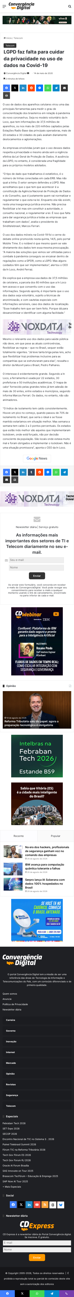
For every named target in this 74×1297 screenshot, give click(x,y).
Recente (19, 836)
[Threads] (52, 1205)
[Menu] (4, 7)
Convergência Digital (16, 73)
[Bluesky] (60, 1205)
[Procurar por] (69, 7)
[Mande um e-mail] (28, 73)
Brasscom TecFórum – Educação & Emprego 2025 (30, 1176)
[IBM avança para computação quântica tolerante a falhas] (13, 869)
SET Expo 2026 (11, 1128)
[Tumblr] (31, 472)
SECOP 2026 (10, 1133)
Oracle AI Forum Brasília (16, 1165)
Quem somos (10, 993)
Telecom (18, 38)
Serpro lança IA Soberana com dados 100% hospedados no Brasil (45, 883)
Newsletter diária (12, 1009)
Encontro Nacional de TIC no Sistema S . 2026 (28, 1139)
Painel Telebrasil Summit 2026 (19, 1144)
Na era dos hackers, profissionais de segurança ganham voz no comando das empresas (47, 851)
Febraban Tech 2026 (14, 1123)
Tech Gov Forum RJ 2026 (17, 1160)
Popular (55, 836)
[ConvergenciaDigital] (21, 6)
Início (9, 38)
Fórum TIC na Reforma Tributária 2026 (24, 1149)
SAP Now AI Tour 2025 (15, 1181)
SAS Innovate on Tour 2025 (18, 1170)
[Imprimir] (6, 95)
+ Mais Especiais (12, 1186)
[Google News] (37, 458)
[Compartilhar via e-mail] (64, 88)
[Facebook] (6, 88)
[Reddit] (31, 88)
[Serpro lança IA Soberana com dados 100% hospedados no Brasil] (13, 884)
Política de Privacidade (15, 1004)
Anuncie (7, 999)
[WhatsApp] (47, 88)
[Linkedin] (23, 88)
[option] (37, 710)
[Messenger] (39, 88)
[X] (14, 88)
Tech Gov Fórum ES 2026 (17, 1155)
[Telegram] (56, 88)
